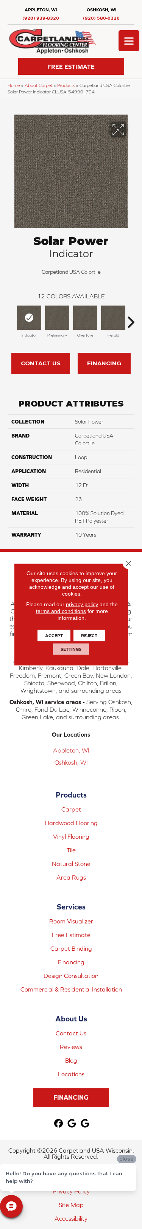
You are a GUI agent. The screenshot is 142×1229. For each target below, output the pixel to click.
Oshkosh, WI (71, 762)
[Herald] (113, 318)
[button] (71, 66)
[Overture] (85, 318)
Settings (71, 649)
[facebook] (58, 1123)
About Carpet (39, 85)
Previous (11, 318)
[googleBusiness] (71, 1123)
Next (130, 318)
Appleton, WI (71, 750)
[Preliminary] (57, 318)
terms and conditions (61, 611)
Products (66, 85)
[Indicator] (29, 318)
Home (14, 85)
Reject (89, 635)
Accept (54, 635)
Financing (104, 363)
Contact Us (41, 363)
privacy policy (82, 604)
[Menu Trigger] (129, 40)
